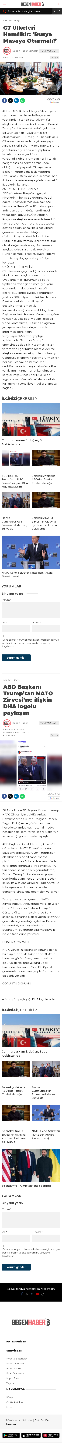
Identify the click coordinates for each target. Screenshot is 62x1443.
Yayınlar (10, 1383)
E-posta (37, 622)
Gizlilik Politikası (14, 1402)
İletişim (10, 1407)
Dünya (54, 57)
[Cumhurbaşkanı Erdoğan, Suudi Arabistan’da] (31, 419)
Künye (10, 1397)
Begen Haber (20, 723)
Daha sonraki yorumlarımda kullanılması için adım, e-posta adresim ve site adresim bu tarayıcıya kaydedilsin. (31, 643)
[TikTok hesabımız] (42, 1294)
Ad (4, 622)
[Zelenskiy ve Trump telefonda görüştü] (31, 1165)
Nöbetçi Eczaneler (16, 1358)
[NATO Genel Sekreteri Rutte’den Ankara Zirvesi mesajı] (31, 552)
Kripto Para (12, 1378)
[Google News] (54, 102)
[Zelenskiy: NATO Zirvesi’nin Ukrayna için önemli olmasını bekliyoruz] (46, 503)
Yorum (6, 599)
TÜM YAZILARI (48, 50)
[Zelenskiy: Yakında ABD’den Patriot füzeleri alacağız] (46, 461)
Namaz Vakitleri (15, 1363)
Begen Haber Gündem (25, 50)
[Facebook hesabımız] (22, 1294)
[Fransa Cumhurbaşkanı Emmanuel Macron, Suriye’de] (16, 503)
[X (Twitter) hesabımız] (26, 1294)
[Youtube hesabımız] (37, 1294)
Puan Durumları (15, 1373)
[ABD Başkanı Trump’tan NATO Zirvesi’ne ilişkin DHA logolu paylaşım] (16, 461)
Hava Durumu (14, 1368)
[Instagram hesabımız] (32, 1294)
